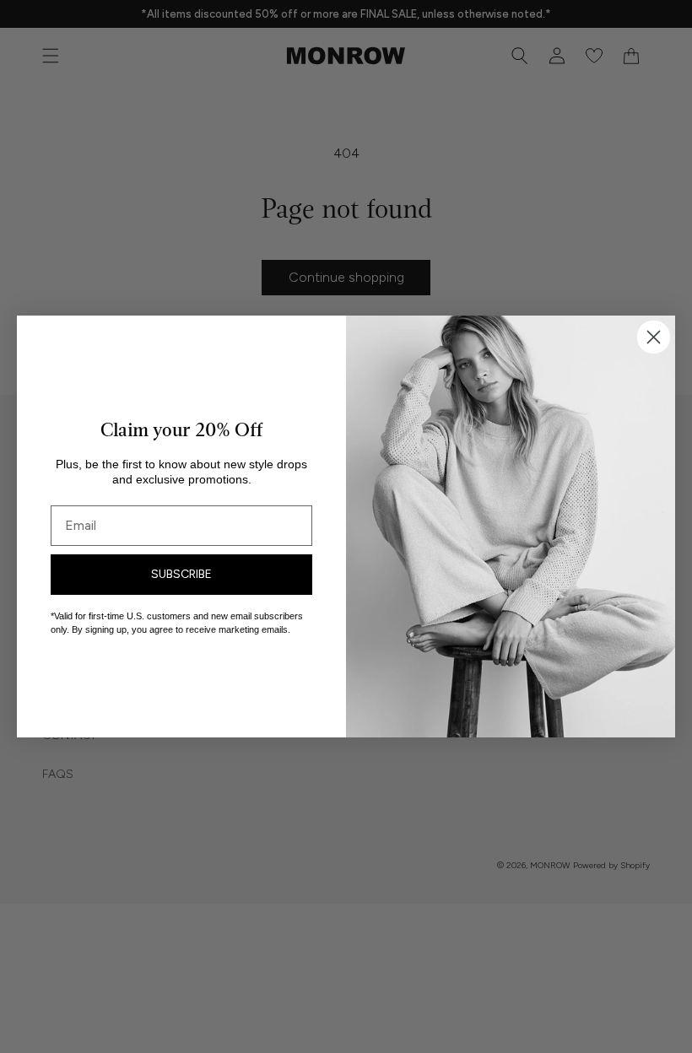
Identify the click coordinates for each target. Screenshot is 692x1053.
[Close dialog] (653, 337)
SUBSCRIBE (181, 574)
